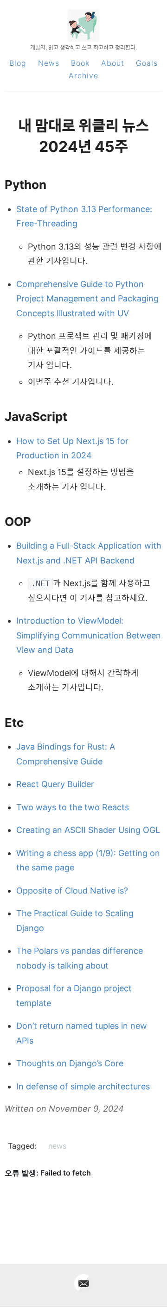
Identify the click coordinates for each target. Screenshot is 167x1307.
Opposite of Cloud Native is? (72, 890)
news (57, 1146)
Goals (147, 63)
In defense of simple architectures (83, 1086)
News (48, 63)
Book (80, 63)
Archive (83, 75)
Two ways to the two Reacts (72, 807)
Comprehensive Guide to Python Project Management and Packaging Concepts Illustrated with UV (87, 298)
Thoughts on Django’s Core (69, 1063)
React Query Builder (55, 784)
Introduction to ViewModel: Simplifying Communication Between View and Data (88, 635)
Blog (17, 63)
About (112, 63)
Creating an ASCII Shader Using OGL (88, 830)
